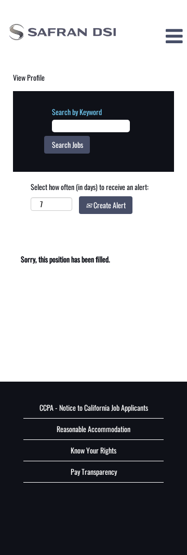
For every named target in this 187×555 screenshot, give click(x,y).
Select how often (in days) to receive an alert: (90, 187)
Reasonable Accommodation (93, 428)
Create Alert (109, 204)
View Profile (29, 77)
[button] (156, 35)
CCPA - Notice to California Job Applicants (93, 407)
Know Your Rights (93, 450)
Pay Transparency (94, 471)
